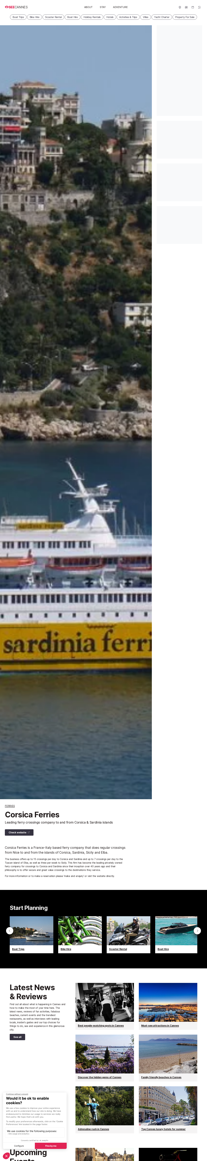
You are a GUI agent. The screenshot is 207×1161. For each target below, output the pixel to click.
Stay (103, 7)
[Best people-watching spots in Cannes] (104, 1006)
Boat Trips (18, 17)
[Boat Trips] (31, 934)
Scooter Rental (53, 17)
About (88, 7)
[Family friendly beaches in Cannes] (168, 1058)
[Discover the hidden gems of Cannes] (104, 1058)
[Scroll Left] (9, 930)
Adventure (120, 7)
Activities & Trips (128, 17)
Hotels (110, 17)
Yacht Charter (161, 17)
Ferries (10, 805)
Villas (145, 17)
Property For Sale (184, 17)
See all (15, 1038)
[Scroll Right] (197, 930)
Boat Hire (72, 17)
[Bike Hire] (80, 934)
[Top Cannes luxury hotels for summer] (168, 1109)
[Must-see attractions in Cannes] (168, 1006)
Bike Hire (34, 17)
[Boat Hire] (177, 934)
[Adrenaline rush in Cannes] (104, 1109)
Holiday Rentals (92, 17)
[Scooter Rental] (128, 934)
